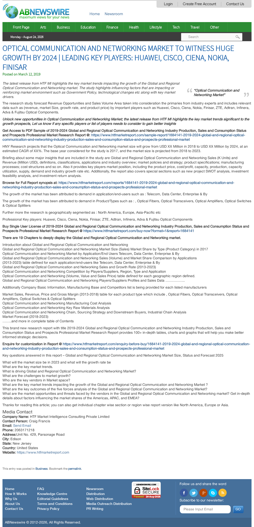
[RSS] (222, 493)
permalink (74, 468)
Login (168, 4)
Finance (112, 27)
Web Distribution (99, 499)
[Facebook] (184, 493)
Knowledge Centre (52, 494)
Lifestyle (156, 27)
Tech (176, 27)
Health (134, 27)
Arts (43, 27)
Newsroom (114, 14)
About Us (12, 504)
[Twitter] (193, 493)
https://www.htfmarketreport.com (43, 452)
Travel (194, 27)
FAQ (40, 489)
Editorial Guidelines (52, 499)
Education (88, 27)
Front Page (21, 27)
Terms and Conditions (54, 504)
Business (63, 27)
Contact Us (235, 4)
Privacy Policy (48, 509)
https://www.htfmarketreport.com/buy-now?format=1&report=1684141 (138, 231)
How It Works (16, 494)
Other (214, 27)
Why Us (11, 499)
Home (95, 14)
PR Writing (94, 509)
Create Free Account (199, 4)
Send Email (22, 426)
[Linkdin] (203, 493)
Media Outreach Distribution (109, 504)
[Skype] (213, 493)
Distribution (95, 494)
